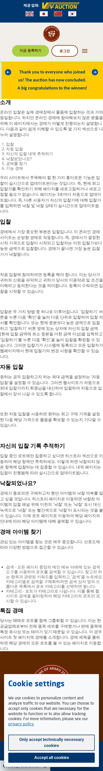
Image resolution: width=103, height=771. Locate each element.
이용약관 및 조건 (84, 280)
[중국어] (58, 13)
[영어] (30, 13)
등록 (47, 274)
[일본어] (44, 13)
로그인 (65, 50)
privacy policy (21, 724)
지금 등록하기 (31, 50)
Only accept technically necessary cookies (51, 742)
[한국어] (72, 13)
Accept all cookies (51, 757)
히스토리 (73, 455)
